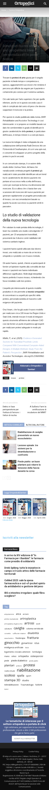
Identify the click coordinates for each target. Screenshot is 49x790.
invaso (13, 378)
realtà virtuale (9, 671)
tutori (6, 689)
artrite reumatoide (11, 619)
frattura (33, 637)
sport (28, 675)
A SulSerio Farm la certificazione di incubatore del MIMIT (36, 409)
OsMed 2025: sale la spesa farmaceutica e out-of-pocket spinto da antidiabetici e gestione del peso (24, 583)
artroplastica (28, 618)
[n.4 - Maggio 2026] (24, 507)
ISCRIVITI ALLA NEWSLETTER (24, 738)
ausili (38, 624)
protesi (21, 378)
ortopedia (23, 656)
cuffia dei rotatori (19, 633)
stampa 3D (12, 680)
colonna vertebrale (34, 628)
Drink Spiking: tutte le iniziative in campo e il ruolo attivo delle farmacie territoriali (24, 570)
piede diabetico (19, 660)
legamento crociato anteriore (17, 652)
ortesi (13, 656)
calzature (8, 629)
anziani (26, 614)
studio (25, 680)
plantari (9, 665)
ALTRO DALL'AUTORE (35, 425)
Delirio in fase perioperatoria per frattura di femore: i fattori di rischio (11, 411)
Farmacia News (11, 549)
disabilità (33, 633)
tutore (38, 684)
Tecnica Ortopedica (16, 10)
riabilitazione (28, 670)
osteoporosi (36, 656)
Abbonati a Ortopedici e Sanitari (31, 367)
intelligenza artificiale (13, 647)
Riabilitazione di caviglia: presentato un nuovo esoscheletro (30, 435)
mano (7, 656)
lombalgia (37, 651)
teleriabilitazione (11, 684)
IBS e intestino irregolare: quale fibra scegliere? (24, 594)
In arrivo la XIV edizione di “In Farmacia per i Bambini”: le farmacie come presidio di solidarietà (24, 558)
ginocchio (11, 642)
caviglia (19, 628)
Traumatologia (27, 684)
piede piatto (33, 661)
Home (3, 10)
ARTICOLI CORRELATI (13, 425)
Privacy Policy (18, 751)
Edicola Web (8, 520)
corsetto (7, 633)
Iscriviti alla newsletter (18, 537)
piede (6, 660)
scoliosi (9, 675)
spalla (20, 675)
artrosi (29, 623)
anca (18, 613)
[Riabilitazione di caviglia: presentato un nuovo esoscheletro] (9, 435)
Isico (27, 647)
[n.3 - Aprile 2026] (39, 507)
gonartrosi (27, 643)
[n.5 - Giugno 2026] (8, 367)
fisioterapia (20, 638)
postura (19, 666)
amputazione (9, 614)
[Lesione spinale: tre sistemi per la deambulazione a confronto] (9, 448)
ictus (36, 643)
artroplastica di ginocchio (13, 624)
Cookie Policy (34, 751)
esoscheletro (9, 638)
